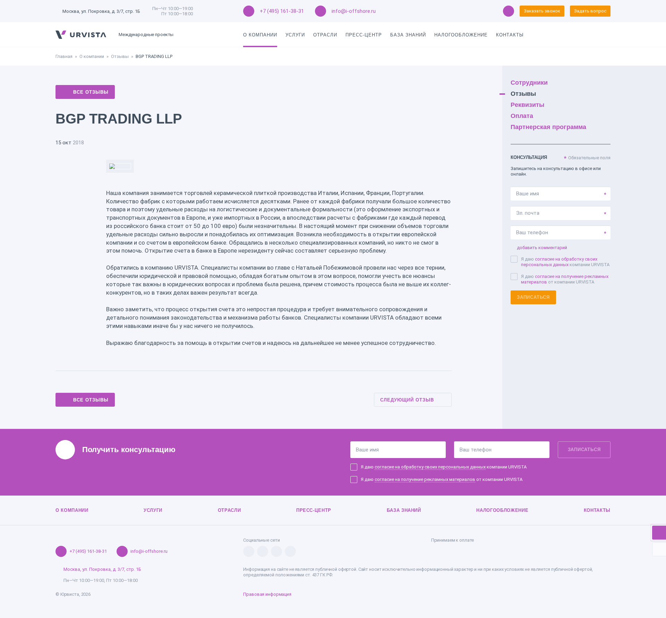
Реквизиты (527, 104)
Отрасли (325, 34)
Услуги (295, 34)
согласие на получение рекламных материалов (425, 479)
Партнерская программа (548, 127)
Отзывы (120, 56)
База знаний (408, 34)
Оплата (522, 115)
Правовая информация (267, 594)
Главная (64, 56)
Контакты (510, 34)
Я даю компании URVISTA (565, 261)
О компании (260, 34)
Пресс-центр (363, 34)
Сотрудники (529, 82)
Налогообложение (461, 34)
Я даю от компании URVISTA (564, 279)
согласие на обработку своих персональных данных (559, 261)
